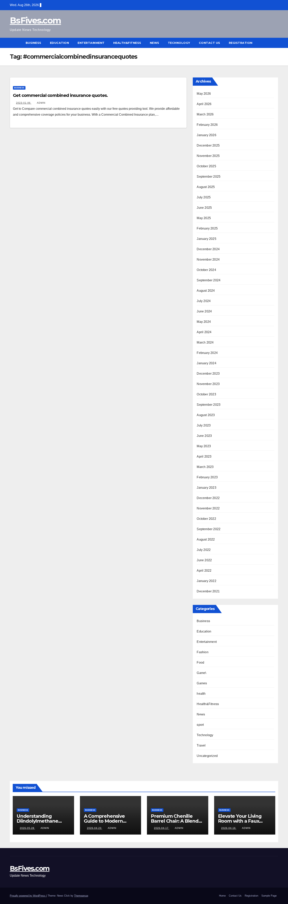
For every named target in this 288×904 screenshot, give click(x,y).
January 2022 (206, 581)
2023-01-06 (23, 103)
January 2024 (206, 363)
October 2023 (206, 394)
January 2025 (206, 238)
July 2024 (204, 301)
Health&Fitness (127, 43)
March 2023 (205, 467)
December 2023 (208, 373)
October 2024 (206, 270)
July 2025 (204, 197)
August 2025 (206, 187)
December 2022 (208, 498)
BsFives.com (35, 20)
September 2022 (208, 529)
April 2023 (204, 456)
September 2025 (208, 176)
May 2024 (204, 321)
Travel (201, 745)
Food (200, 662)
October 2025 (206, 166)
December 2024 (208, 249)
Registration (241, 43)
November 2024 (208, 259)
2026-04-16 (228, 828)
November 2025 (208, 155)
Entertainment (91, 43)
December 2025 (208, 145)
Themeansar (81, 895)
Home (222, 895)
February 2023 (207, 477)
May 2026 (204, 93)
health (201, 693)
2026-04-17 (161, 828)
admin (41, 103)
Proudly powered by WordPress (28, 895)
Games (202, 683)
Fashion (202, 652)
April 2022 (204, 570)
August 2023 (206, 415)
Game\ (201, 673)
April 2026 (204, 104)
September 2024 (208, 280)
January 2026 (206, 135)
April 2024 (204, 332)
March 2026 (205, 114)
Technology (179, 43)
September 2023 (208, 404)
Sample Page (269, 895)
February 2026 (207, 124)
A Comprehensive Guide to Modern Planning (104, 821)
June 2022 (204, 560)
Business (33, 43)
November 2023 (208, 384)
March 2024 (205, 342)
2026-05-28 (27, 828)
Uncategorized (207, 755)
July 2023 (204, 425)
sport (200, 724)
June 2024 (204, 311)
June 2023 (204, 435)
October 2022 (206, 518)
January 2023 (206, 487)
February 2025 (207, 228)
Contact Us (209, 43)
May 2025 (204, 218)
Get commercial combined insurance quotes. (60, 95)
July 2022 (204, 549)
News (154, 43)
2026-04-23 (94, 828)
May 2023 (204, 446)
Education (59, 43)
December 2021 (208, 591)
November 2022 (208, 508)
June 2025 (204, 207)
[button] (275, 42)
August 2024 (206, 290)
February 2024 (207, 352)
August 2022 (206, 539)
